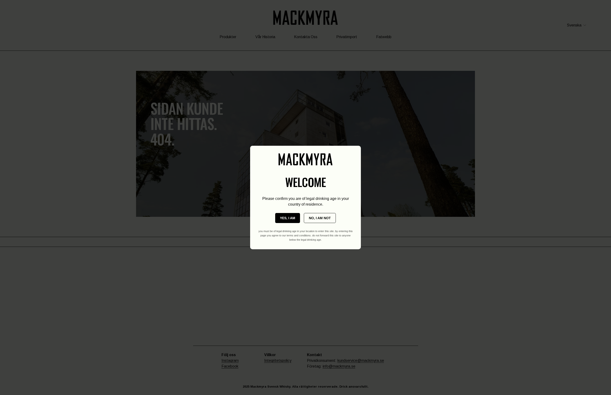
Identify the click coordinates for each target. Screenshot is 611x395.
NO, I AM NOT (320, 218)
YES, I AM (287, 218)
